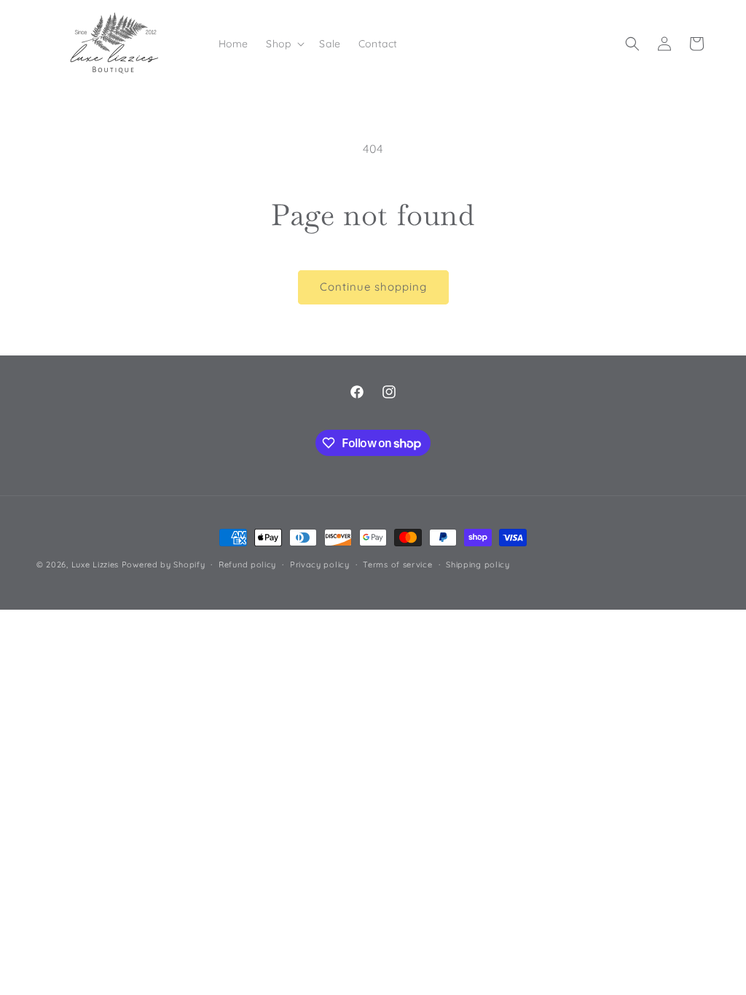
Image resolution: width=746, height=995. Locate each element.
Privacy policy (320, 564)
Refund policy (247, 564)
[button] (283, 43)
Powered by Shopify (163, 564)
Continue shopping (373, 287)
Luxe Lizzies (95, 564)
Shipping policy (478, 564)
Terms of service (397, 564)
